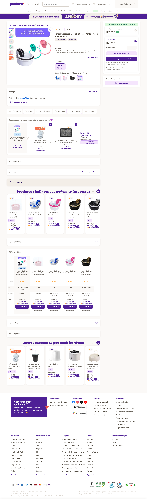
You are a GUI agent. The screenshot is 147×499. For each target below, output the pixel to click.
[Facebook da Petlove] (73, 402)
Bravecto (90, 458)
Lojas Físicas (120, 424)
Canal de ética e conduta (124, 412)
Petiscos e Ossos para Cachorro (73, 455)
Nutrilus (39, 442)
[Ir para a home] (17, 5)
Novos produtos (117, 446)
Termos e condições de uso (125, 408)
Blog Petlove (15, 458)
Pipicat (89, 471)
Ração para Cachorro (69, 439)
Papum (39, 455)
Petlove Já (14, 471)
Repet (13, 446)
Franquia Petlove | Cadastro (125, 421)
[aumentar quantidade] (135, 48)
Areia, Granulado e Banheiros (72, 449)
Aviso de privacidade (101, 402)
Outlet (114, 442)
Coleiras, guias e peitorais (71, 468)
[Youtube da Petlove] (85, 402)
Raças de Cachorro (17, 462)
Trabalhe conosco (122, 418)
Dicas (30, 111)
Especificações (45, 111)
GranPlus (90, 449)
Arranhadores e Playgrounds (72, 471)
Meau (38, 439)
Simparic (90, 462)
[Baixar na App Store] (82, 407)
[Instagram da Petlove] (77, 402)
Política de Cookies (100, 405)
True (38, 446)
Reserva (39, 471)
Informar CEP (35, 4)
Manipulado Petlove (18, 452)
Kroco (38, 465)
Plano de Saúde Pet (18, 442)
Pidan (38, 468)
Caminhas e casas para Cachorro (73, 465)
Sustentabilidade (122, 402)
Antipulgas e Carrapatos (70, 446)
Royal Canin (91, 439)
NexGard (90, 465)
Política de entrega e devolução (104, 408)
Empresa (119, 405)
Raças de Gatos (16, 465)
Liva (37, 452)
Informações (16, 111)
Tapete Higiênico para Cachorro (73, 452)
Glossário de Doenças (18, 468)
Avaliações (76, 111)
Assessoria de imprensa (58, 405)
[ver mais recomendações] (98, 191)
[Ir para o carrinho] (109, 4)
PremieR (90, 446)
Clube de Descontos (18, 439)
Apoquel (90, 468)
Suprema (39, 449)
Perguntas (91, 111)
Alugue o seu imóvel (123, 428)
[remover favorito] (50, 30)
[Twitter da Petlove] (81, 402)
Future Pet (40, 458)
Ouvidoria (119, 415)
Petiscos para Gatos (69, 458)
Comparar (61, 111)
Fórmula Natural (92, 452)
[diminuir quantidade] (128, 48)
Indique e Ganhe (16, 455)
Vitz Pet (39, 462)
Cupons (115, 439)
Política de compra (100, 412)
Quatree (89, 455)
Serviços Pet (15, 449)
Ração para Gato (68, 442)
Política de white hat (101, 415)
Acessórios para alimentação (72, 462)
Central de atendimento (58, 402)
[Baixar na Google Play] (82, 413)
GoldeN (89, 442)
